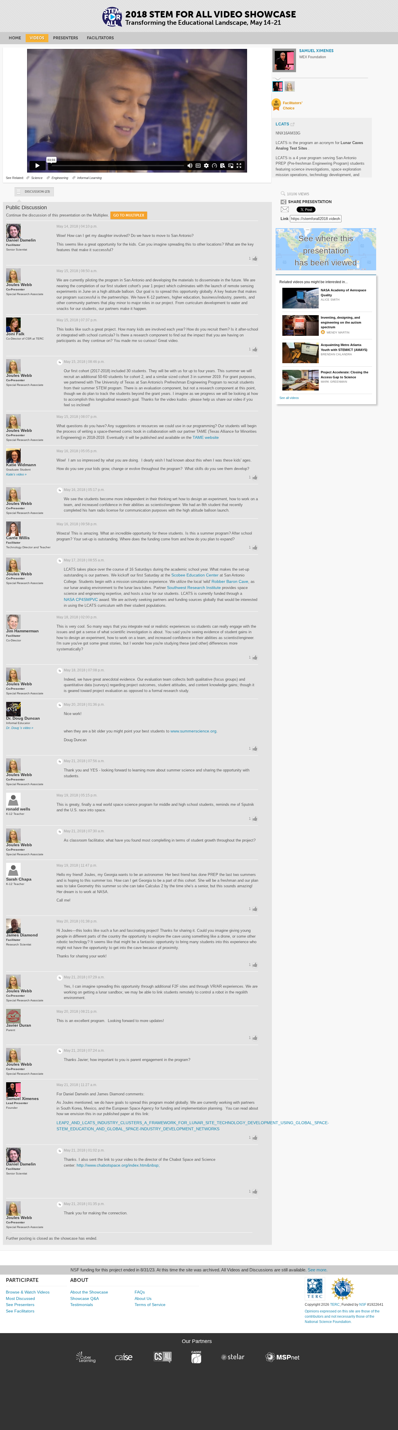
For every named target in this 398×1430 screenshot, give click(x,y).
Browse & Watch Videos (28, 1292)
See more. (317, 1269)
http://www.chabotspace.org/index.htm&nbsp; (118, 1165)
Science (37, 178)
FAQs (140, 1292)
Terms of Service (150, 1304)
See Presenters (20, 1304)
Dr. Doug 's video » (19, 728)
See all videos (289, 398)
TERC (335, 1305)
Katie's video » (16, 474)
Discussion (37, 192)
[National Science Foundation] (342, 1289)
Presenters (65, 38)
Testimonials (81, 1304)
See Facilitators (20, 1311)
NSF (362, 1305)
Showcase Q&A (84, 1298)
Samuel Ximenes (316, 51)
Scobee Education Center (195, 575)
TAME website (206, 437)
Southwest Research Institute (194, 587)
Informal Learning (89, 178)
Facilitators (100, 38)
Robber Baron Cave (230, 581)
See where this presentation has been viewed (326, 250)
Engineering (60, 178)
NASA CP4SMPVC (81, 599)
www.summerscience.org (193, 731)
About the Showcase (89, 1292)
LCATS (282, 124)
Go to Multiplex (128, 215)
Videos (37, 38)
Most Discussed (20, 1298)
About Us (143, 1298)
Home (15, 38)
